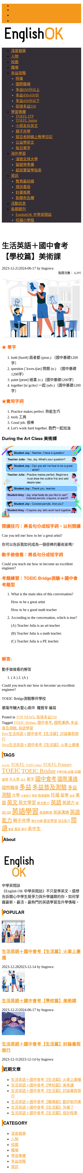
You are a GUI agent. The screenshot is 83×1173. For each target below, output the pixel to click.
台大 (23, 779)
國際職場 (23, 84)
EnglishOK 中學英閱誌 (34, 215)
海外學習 (18, 153)
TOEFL (17, 10)
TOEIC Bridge (25, 723)
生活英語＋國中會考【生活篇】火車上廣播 (40, 745)
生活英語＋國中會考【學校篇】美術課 (39, 1000)
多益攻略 (18, 73)
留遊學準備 (25, 165)
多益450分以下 (28, 101)
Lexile (6, 765)
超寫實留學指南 (29, 170)
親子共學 (23, 131)
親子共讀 (36, 821)
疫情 (72, 795)
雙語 (10, 829)
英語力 (68, 803)
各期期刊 (18, 209)
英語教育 (45, 812)
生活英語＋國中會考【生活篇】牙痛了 (42, 1107)
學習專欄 (18, 112)
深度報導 (18, 51)
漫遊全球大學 (27, 159)
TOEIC (16, 6)
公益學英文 (25, 142)
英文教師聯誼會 (24, 15)
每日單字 (23, 148)
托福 (55, 795)
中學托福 (61, 771)
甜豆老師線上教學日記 (34, 137)
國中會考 (44, 723)
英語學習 (25, 728)
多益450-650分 (27, 95)
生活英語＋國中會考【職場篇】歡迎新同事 (46, 1102)
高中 (24, 829)
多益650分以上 (28, 90)
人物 (14, 56)
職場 (14, 67)
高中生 (34, 828)
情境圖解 (44, 795)
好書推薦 (23, 192)
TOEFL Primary (57, 764)
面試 (17, 829)
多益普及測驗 (49, 787)
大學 (16, 795)
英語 (56, 802)
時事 (19, 79)
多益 (25, 787)
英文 (12, 802)
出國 (71, 771)
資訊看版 (23, 187)
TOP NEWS (25, 717)
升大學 (14, 779)
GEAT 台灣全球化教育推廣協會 (36, 21)
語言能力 (64, 821)
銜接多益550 (26, 106)
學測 (34, 795)
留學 (64, 795)
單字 (30, 779)
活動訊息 (18, 203)
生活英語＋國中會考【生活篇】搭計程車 (44, 1113)
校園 (14, 62)
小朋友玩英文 (27, 126)
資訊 (14, 176)
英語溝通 (61, 812)
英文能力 (43, 803)
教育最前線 (25, 181)
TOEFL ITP (25, 116)
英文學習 (27, 802)
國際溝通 (61, 723)
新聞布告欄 (25, 198)
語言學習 (50, 821)
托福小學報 (25, 220)
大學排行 (26, 795)
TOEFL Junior (26, 120)
